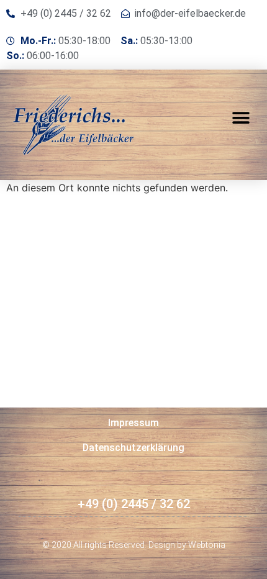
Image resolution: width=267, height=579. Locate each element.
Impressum (133, 423)
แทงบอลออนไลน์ (94, 517)
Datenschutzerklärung (133, 448)
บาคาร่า (36, 517)
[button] (241, 118)
